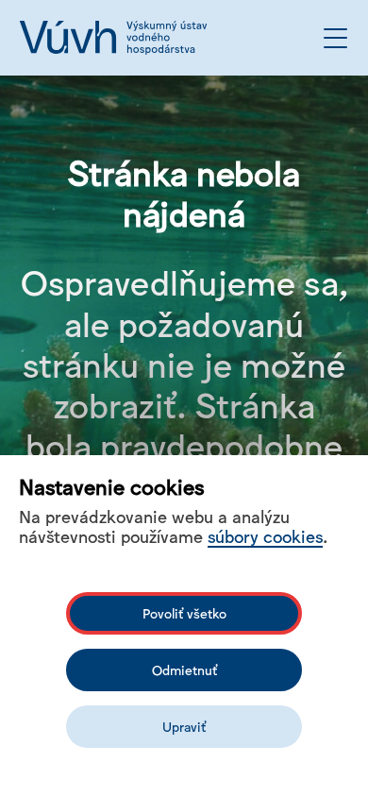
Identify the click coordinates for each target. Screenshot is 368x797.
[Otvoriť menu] (335, 38)
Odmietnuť (184, 669)
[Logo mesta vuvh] (113, 37)
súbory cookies (265, 535)
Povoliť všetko (184, 612)
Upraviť (184, 726)
